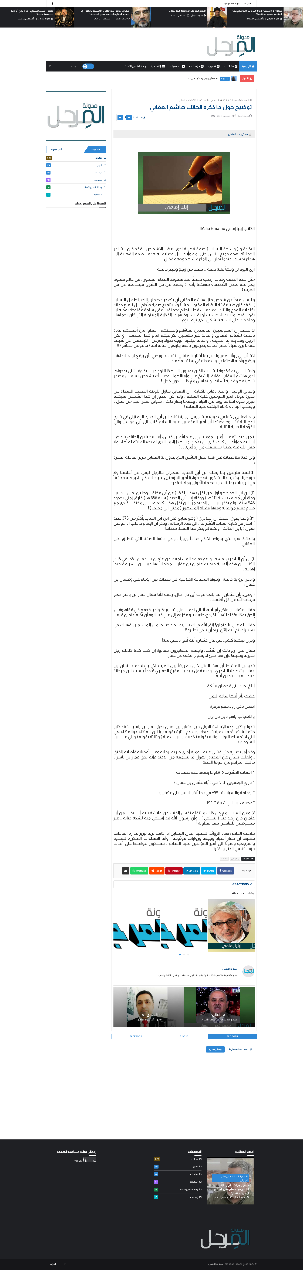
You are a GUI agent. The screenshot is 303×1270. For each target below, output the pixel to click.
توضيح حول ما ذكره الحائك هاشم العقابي (198, 100)
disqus (184, 1036)
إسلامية (176, 66)
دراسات (195, 66)
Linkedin (193, 871)
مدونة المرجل (229, 968)
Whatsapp (140, 871)
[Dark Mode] (88, 66)
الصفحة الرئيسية (241, 100)
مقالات (230, 66)
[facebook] (52, 3)
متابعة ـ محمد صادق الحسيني (235, 1180)
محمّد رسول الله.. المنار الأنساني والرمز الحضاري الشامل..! (186, 78)
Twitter (210, 871)
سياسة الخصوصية (232, 3)
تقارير (213, 66)
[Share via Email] (125, 870)
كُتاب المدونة (56, 149)
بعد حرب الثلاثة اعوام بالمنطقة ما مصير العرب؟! (104, 10)
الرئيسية (246, 66)
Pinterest (175, 871)
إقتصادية (156, 66)
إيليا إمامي (235, 858)
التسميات (96, 149)
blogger (232, 1036)
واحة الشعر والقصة (135, 66)
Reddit (158, 871)
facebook (227, 871)
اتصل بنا (247, 3)
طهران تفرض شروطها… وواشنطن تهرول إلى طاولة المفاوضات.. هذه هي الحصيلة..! (231, 1189)
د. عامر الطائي (223, 78)
